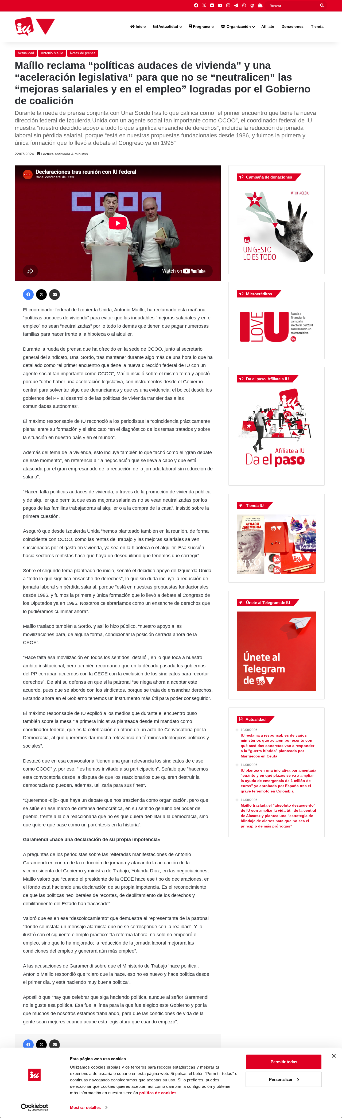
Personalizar (281, 1079)
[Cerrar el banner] (334, 1056)
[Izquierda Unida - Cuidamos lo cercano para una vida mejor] (35, 27)
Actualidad (168, 26)
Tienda (317, 26)
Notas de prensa (82, 53)
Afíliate (267, 26)
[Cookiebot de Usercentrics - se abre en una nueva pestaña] (34, 1108)
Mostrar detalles (85, 1107)
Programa (201, 26)
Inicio (140, 26)
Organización (238, 26)
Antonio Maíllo (52, 53)
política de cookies (158, 1092)
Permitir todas (284, 1061)
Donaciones (293, 26)
